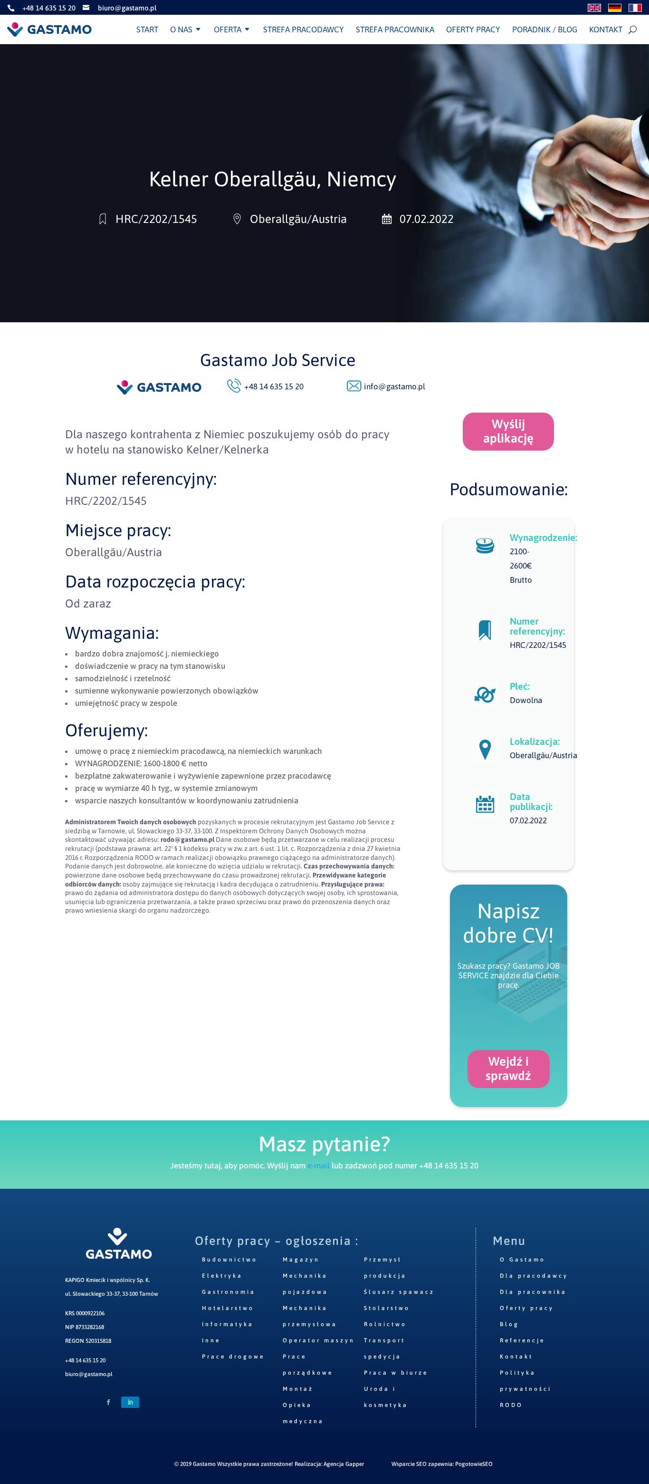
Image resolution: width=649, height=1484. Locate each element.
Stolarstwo (387, 1308)
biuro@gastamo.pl (89, 1374)
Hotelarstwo (228, 1308)
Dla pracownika (533, 1292)
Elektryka (222, 1275)
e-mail (318, 1165)
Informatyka (228, 1324)
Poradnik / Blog (544, 29)
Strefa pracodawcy (303, 29)
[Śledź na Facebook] (108, 1402)
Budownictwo (230, 1259)
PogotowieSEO (474, 1464)
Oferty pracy (473, 29)
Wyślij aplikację (508, 431)
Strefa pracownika (395, 29)
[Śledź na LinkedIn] (130, 1402)
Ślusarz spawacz (399, 1292)
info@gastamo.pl (394, 386)
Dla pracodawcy (534, 1275)
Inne (211, 1340)
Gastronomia (229, 1292)
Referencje (522, 1340)
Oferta (227, 29)
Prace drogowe (233, 1356)
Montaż (298, 1389)
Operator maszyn (319, 1340)
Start (147, 29)
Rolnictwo (385, 1324)
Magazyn (301, 1259)
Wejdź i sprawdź (508, 1068)
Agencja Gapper (344, 1464)
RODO (511, 1405)
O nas (181, 29)
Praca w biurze (396, 1372)
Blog (509, 1324)
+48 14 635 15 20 (85, 1360)
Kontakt (605, 29)
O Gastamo (522, 1259)
